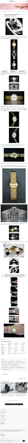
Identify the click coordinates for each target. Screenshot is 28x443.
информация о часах (13, 163)
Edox (6, 37)
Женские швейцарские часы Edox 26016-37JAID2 (4, 71)
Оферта (2, 433)
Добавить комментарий (22, 378)
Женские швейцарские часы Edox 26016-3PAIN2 (22, 71)
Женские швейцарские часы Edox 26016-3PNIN (13, 71)
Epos (22, 37)
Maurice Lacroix (17, 37)
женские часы (20, 73)
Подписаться (14, 404)
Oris (19, 37)
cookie (13, 440)
